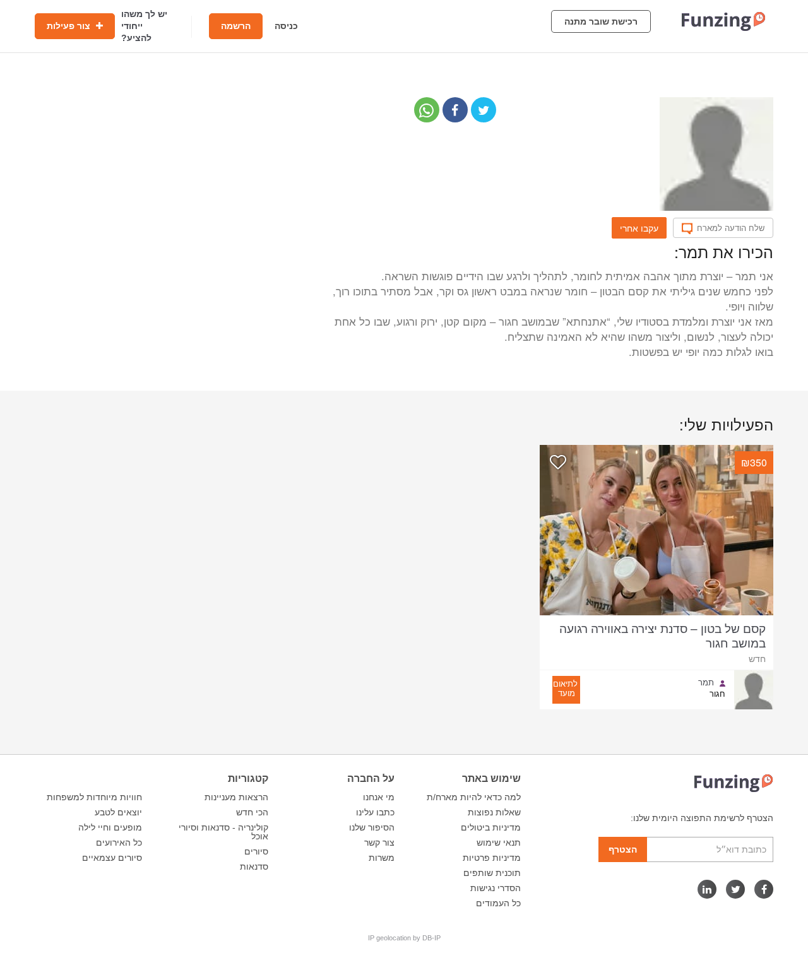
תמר (706, 682)
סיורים (256, 851)
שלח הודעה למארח (730, 228)
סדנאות (254, 866)
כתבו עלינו (375, 812)
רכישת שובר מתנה (601, 21)
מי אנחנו (379, 797)
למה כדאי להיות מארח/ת (474, 797)
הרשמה (236, 26)
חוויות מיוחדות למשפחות (94, 797)
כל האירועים (119, 842)
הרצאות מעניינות (236, 797)
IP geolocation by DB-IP (404, 938)
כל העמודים (498, 903)
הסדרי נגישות (495, 888)
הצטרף (623, 849)
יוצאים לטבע (118, 812)
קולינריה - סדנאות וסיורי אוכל (223, 831)
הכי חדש (252, 812)
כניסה (286, 26)
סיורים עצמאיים (112, 858)
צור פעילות (70, 26)
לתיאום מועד (565, 688)
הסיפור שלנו (372, 827)
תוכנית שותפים (492, 873)
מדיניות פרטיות (492, 858)
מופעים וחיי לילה (110, 827)
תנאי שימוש (499, 842)
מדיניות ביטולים (491, 827)
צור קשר (379, 842)
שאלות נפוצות (494, 812)
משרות (382, 858)
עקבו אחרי (639, 228)
